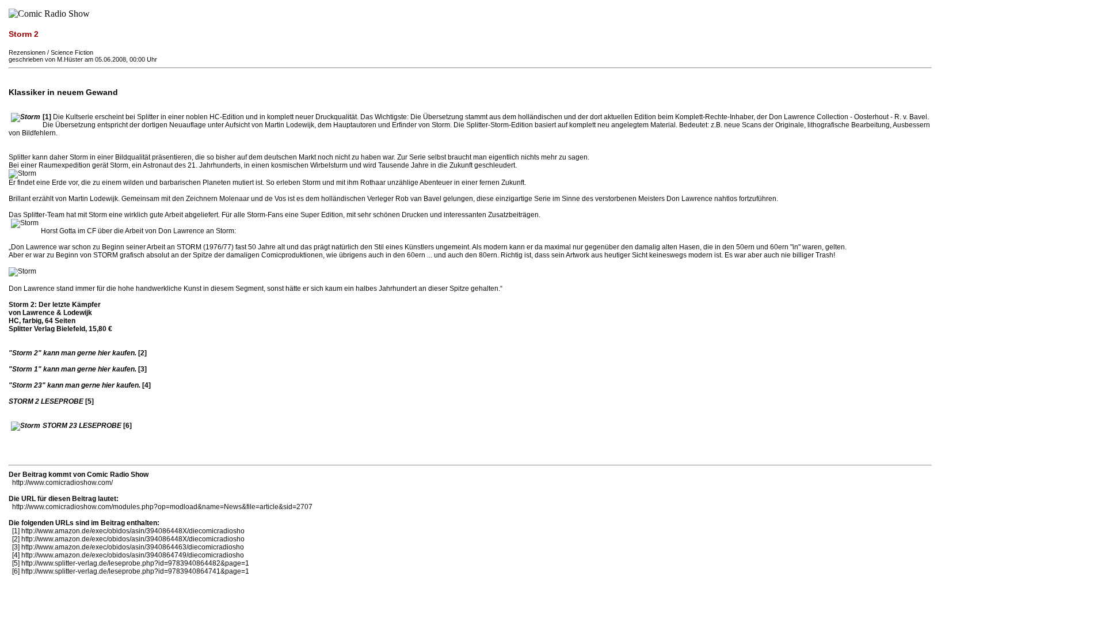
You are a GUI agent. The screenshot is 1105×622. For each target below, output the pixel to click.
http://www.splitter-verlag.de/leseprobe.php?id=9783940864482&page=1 (135, 563)
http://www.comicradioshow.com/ (62, 483)
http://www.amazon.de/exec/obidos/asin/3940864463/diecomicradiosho (132, 547)
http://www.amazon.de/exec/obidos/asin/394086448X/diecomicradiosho (133, 531)
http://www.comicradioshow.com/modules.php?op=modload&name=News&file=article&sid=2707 (162, 507)
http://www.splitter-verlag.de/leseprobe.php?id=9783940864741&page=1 (135, 571)
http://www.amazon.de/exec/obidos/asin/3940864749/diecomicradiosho (132, 555)
